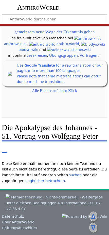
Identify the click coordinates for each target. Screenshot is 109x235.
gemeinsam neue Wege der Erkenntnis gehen (54, 32)
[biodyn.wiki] (93, 43)
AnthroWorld (38, 7)
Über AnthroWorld (18, 221)
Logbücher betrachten (45, 180)
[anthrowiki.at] (87, 38)
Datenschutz (13, 216)
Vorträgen (88, 55)
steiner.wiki (81, 49)
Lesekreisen (37, 55)
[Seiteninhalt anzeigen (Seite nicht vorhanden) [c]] (4, 149)
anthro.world (68, 43)
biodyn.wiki (28, 49)
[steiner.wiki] (58, 49)
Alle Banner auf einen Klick (54, 91)
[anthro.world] (42, 43)
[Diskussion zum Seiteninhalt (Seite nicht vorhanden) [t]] (16, 149)
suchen (75, 174)
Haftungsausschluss (19, 227)
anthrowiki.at (15, 43)
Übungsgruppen (63, 55)
